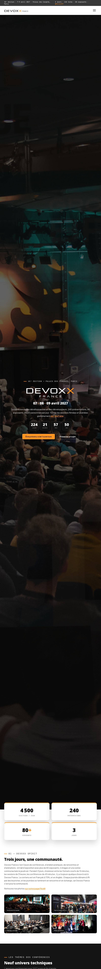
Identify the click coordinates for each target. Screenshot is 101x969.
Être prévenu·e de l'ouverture (38, 436)
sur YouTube (57, 416)
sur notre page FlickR (35, 888)
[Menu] (94, 10)
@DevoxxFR (59, 4)
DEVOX (16, 10)
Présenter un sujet (68, 436)
